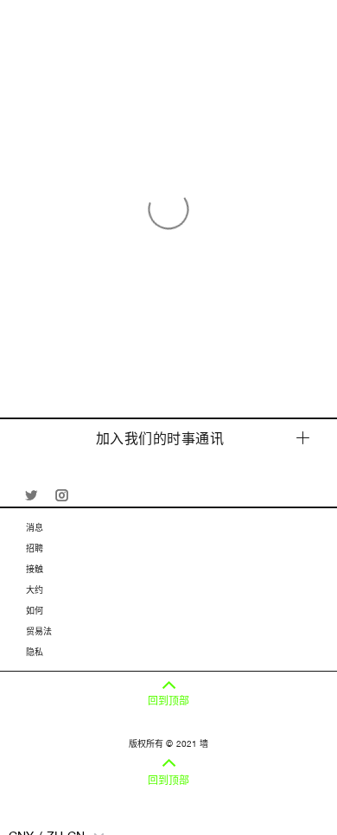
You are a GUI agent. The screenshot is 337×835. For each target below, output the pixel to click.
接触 (34, 569)
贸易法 (39, 631)
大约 (34, 589)
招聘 (34, 548)
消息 (34, 527)
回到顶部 (168, 701)
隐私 (34, 652)
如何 (34, 610)
